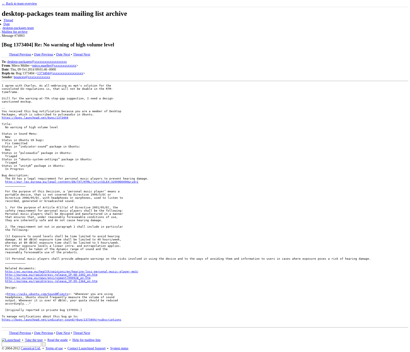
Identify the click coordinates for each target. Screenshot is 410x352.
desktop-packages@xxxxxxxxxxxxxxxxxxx (37, 61)
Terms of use (54, 348)
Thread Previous (20, 54)
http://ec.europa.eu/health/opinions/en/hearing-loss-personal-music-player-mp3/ (71, 271)
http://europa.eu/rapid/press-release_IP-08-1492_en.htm (51, 274)
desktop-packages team (18, 28)
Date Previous (43, 54)
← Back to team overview (19, 3)
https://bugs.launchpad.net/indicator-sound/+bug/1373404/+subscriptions (61, 319)
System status (119, 348)
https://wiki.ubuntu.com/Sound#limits (37, 294)
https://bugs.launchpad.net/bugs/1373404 (35, 117)
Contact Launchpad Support (86, 348)
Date (6, 24)
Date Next (63, 54)
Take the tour (34, 340)
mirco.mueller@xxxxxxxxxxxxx (54, 65)
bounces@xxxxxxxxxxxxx (32, 77)
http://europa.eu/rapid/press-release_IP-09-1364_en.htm (51, 281)
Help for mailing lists (86, 340)
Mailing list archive (15, 32)
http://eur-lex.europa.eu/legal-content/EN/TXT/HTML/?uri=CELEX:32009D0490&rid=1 (71, 181)
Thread (8, 20)
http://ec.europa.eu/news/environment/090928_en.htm (48, 278)
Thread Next (81, 54)
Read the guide (57, 340)
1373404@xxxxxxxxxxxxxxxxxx (60, 73)
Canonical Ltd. (31, 348)
